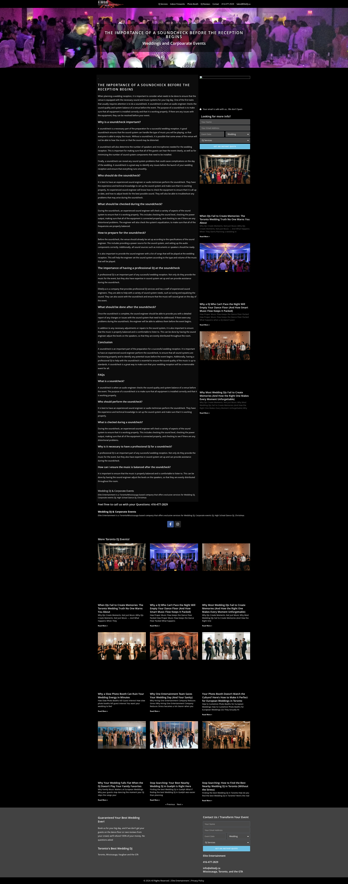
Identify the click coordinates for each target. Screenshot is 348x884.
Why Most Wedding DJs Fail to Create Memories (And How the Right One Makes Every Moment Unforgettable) (224, 396)
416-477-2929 (227, 4)
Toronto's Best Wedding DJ (115, 848)
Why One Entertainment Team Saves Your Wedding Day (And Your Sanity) (171, 695)
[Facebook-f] (170, 524)
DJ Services (163, 4)
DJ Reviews (205, 4)
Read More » (205, 236)
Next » (180, 804)
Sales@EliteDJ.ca (243, 4)
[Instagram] (177, 524)
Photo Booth (192, 4)
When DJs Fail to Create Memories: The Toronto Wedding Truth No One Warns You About (225, 219)
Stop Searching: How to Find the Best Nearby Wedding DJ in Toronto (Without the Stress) (225, 786)
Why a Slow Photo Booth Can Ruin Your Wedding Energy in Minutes (121, 695)
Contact (215, 4)
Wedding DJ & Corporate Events (116, 490)
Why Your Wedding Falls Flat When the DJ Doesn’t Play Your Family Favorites (120, 784)
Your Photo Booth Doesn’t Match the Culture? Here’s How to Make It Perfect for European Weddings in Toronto (225, 697)
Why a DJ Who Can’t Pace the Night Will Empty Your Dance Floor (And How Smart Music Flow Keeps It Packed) (224, 307)
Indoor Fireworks (177, 4)
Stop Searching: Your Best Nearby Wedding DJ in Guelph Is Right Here (170, 784)
